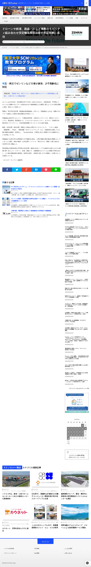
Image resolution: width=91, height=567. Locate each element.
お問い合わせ (68, 553)
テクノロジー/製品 (39, 18)
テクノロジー (7, 490)
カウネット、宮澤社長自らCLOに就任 (15, 529)
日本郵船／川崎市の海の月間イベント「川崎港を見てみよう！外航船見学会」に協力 (76, 313)
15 (82, 431)
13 (77, 431)
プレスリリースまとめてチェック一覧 (79, 388)
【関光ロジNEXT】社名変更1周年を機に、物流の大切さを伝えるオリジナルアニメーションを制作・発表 (76, 272)
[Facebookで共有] (7, 169)
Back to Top (45, 541)
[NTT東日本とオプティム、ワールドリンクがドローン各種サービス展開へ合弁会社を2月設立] (6, 190)
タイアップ (84, 18)
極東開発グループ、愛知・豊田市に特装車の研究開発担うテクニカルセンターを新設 (74, 496)
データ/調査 (69, 18)
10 (68, 431)
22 (82, 435)
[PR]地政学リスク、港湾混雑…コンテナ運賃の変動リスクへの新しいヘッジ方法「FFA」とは (76, 97)
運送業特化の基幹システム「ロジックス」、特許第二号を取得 (76, 349)
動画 (57, 522)
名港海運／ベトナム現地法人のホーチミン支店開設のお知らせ (76, 220)
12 (74, 431)
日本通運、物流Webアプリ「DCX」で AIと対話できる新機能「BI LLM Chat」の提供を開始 (76, 329)
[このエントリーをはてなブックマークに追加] (36, 169)
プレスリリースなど (38, 41)
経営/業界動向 (60, 18)
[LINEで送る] (56, 169)
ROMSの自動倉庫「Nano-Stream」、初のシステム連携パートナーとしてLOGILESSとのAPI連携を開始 (77, 228)
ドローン (30, 41)
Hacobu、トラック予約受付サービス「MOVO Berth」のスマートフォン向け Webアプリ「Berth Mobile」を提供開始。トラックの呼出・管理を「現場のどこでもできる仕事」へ (76, 339)
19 (74, 435)
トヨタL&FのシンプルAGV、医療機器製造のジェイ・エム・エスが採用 (45, 526)
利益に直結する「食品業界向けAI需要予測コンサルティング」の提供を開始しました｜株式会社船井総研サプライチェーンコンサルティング (76, 262)
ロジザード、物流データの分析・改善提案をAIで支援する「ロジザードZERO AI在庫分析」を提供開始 (76, 305)
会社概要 (36, 553)
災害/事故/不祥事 (27, 18)
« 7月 (68, 443)
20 (77, 435)
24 (68, 438)
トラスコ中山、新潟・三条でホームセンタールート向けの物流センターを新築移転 (15, 496)
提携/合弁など (54, 490)
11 (71, 431)
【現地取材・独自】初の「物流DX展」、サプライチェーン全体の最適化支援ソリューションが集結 (77, 142)
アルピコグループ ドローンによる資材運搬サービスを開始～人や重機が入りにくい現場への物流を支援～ (76, 245)
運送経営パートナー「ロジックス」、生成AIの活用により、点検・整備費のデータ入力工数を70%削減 (76, 281)
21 (79, 435)
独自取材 (4, 18)
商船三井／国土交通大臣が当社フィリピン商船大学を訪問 (76, 289)
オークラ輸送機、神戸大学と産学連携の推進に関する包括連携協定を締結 (76, 236)
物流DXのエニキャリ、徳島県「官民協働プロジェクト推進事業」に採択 (77, 296)
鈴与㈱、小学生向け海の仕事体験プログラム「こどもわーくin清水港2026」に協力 (76, 381)
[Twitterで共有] (17, 169)
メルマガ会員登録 (9, 548)
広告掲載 (36, 548)
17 (68, 435)
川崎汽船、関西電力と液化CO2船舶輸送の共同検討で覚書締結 (31, 210)
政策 (77, 18)
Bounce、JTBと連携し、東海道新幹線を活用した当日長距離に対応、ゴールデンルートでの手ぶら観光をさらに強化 (77, 357)
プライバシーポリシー (10, 553)
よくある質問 (68, 548)
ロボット (23, 523)
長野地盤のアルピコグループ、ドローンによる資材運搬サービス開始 (74, 526)
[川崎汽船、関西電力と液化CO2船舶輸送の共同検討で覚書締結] (6, 214)
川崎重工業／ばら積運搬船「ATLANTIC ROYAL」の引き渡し (75, 321)
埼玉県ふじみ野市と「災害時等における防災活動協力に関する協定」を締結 (76, 373)
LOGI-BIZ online (11, 563)
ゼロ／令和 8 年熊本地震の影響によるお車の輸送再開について (76, 365)
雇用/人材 (50, 18)
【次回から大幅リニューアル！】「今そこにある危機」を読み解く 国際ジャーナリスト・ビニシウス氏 (76, 120)
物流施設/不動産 (14, 18)
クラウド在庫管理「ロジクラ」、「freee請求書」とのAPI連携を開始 (76, 253)
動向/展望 (82, 490)
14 (79, 431)
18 (71, 435)
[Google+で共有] (26, 169)
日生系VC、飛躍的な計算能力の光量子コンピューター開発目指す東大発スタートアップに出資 (45, 496)
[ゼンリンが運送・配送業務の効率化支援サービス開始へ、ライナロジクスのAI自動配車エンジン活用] (6, 202)
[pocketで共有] (46, 169)
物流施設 (23, 490)
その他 (5, 21)
